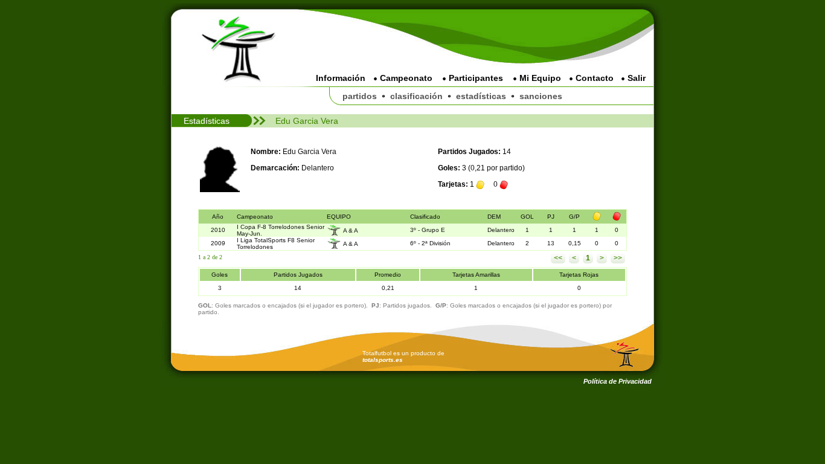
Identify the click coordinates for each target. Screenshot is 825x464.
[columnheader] (597, 217)
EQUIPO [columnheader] (339, 216)
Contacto (593, 78)
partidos (359, 96)
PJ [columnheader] (550, 216)
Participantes (474, 78)
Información (340, 78)
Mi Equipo (539, 78)
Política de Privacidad (617, 381)
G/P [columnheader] (574, 216)
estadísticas (481, 96)
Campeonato (404, 78)
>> (618, 258)
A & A (350, 230)
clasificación (416, 96)
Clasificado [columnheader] (425, 216)
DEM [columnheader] (494, 216)
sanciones (540, 96)
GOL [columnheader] (527, 216)
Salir (635, 78)
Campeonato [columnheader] (255, 216)
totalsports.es (382, 359)
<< (558, 258)
